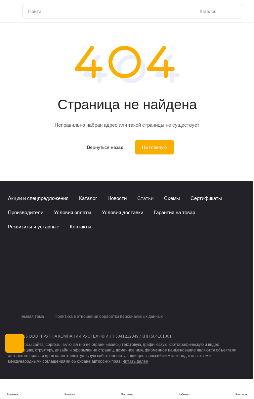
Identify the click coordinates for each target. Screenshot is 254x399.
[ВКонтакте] (12, 261)
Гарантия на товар (174, 212)
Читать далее (135, 361)
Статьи (145, 198)
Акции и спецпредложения (38, 198)
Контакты (80, 226)
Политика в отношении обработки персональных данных (109, 316)
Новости (117, 198)
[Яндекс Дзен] (52, 261)
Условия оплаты (72, 212)
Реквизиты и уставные (33, 226)
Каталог (88, 198)
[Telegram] (25, 261)
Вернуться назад (105, 147)
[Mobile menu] (10, 11)
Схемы (172, 198)
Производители (25, 212)
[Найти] (233, 11)
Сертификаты (206, 198)
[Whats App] (38, 261)
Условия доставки (122, 212)
